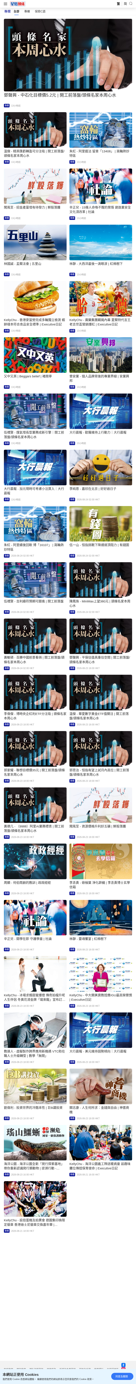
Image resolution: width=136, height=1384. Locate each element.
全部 (16, 11)
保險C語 (40, 11)
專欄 (27, 11)
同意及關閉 (121, 1376)
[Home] (18, 3)
